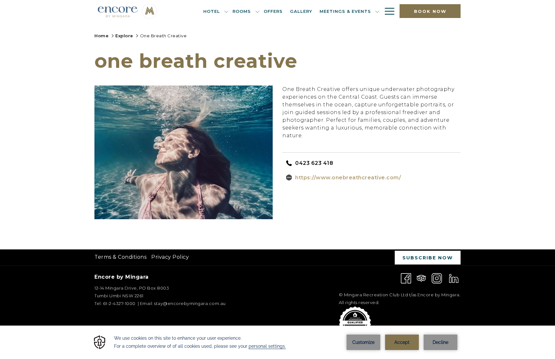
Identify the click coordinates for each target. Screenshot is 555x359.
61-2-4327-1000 (119, 303)
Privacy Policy (170, 257)
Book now (430, 11)
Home (101, 35)
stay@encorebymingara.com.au (190, 303)
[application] (277, 342)
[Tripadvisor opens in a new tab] (421, 278)
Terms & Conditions (120, 257)
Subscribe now (427, 258)
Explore (124, 35)
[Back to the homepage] (127, 11)
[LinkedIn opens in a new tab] (454, 278)
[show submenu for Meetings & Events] (377, 11)
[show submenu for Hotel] (226, 11)
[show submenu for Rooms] (257, 11)
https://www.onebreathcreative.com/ (348, 178)
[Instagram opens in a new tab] (437, 278)
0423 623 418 (314, 163)
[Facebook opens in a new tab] (406, 278)
